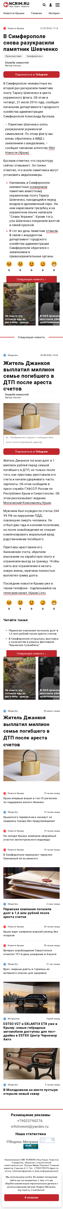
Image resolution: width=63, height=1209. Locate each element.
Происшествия (13, 56)
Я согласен (31, 1197)
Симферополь (34, 56)
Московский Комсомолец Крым (27, 503)
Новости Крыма (16, 28)
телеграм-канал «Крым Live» (24, 593)
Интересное (14, 1019)
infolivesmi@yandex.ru (30, 1127)
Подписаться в (31, 74)
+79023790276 (30, 1121)
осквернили (38, 187)
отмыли (52, 231)
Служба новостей (17, 62)
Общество (13, 355)
